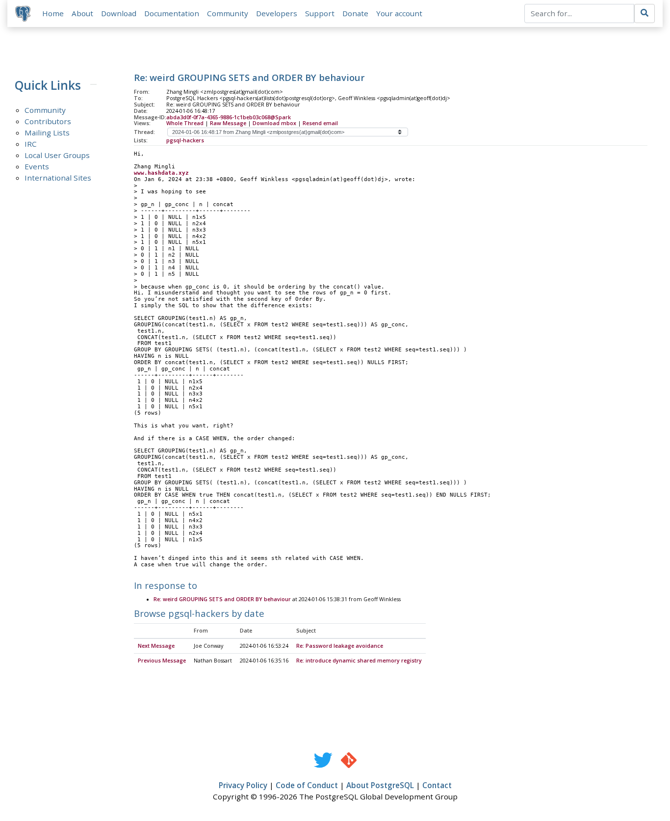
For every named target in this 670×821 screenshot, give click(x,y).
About (82, 13)
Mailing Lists (47, 132)
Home (53, 13)
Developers (276, 13)
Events (37, 166)
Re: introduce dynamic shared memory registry (359, 660)
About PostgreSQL (380, 785)
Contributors (48, 121)
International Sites (58, 178)
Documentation (171, 13)
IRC (31, 144)
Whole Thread (185, 123)
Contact (437, 785)
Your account (399, 13)
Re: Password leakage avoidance (339, 645)
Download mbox (274, 123)
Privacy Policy (243, 785)
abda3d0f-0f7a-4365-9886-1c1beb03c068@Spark (228, 117)
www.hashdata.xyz (161, 173)
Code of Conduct (307, 785)
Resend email (320, 123)
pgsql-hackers (185, 140)
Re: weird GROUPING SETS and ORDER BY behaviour (222, 599)
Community (227, 13)
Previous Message (162, 660)
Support (320, 13)
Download (118, 13)
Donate (355, 13)
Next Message (156, 645)
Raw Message (228, 123)
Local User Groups (57, 155)
